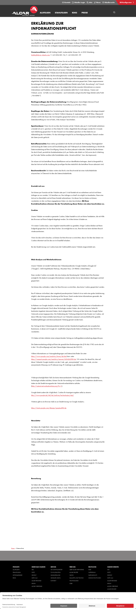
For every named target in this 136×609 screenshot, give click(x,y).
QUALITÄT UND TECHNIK (76, 578)
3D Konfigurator (126, 2)
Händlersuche (110, 2)
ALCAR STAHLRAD (36, 581)
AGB (89, 569)
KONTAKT (53, 581)
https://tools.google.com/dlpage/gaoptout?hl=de (48, 408)
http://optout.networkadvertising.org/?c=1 (47, 386)
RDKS (14, 578)
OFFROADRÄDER (17, 575)
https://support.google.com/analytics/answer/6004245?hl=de (53, 359)
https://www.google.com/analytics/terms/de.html (49, 356)
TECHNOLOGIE (73, 581)
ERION (34, 583)
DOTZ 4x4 (34, 578)
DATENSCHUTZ (92, 575)
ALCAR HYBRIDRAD (37, 586)
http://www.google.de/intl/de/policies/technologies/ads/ (52, 395)
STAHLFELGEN (17, 572)
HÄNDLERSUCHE (55, 575)
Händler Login (79, 2)
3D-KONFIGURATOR (56, 569)
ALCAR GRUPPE (73, 572)
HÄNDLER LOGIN (56, 578)
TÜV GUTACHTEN (56, 572)
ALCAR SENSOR (111, 589)
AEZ (33, 569)
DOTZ (33, 572)
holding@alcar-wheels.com (40, 55)
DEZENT (34, 575)
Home (13, 548)
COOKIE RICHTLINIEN (94, 578)
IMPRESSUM (92, 572)
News (98, 2)
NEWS (71, 575)
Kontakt (67, 2)
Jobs (90, 2)
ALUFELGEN (16, 569)
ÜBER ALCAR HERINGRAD (76, 569)
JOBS (70, 583)
